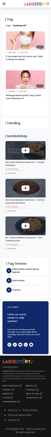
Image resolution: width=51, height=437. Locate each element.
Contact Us (14, 420)
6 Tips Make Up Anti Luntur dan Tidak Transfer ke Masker (24, 58)
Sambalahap (9, 401)
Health (6, 393)
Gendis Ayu (12, 52)
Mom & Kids (32, 393)
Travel (6, 397)
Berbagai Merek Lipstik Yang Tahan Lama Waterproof (23, 97)
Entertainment (10, 385)
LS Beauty (11, 91)
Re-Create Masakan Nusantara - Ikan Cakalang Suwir (23, 239)
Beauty (40, 47)
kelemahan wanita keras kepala (25, 271)
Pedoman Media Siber (19, 415)
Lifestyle (31, 389)
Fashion (6, 389)
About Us (12, 410)
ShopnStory (32, 397)
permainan (19, 280)
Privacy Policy (30, 410)
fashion (17, 289)
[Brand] (36, 3)
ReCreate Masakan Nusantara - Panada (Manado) (24, 164)
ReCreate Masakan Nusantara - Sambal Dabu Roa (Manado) (24, 201)
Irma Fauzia (13, 169)
